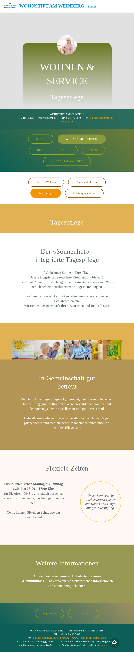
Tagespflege (46, 193)
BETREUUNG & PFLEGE (53, 150)
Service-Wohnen (46, 182)
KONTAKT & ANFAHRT (67, 161)
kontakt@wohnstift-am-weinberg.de (50, 637)
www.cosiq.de (109, 645)
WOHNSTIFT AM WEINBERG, (57, 6)
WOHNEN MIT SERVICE (82, 139)
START (40, 139)
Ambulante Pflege (87, 182)
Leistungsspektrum (84, 193)
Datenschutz (83, 613)
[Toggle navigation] (128, 5)
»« (37, 581)
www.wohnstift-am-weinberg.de (89, 637)
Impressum (49, 613)
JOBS (93, 150)
